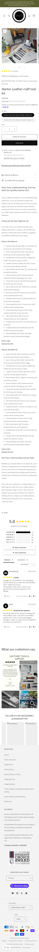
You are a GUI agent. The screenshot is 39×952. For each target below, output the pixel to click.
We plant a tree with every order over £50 (16, 165)
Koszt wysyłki (5, 101)
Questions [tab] (21, 560)
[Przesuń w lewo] (14, 67)
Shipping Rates (9, 784)
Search (6, 755)
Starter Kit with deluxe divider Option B (18, 120)
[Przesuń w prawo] (24, 67)
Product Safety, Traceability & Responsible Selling (19, 790)
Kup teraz (19, 143)
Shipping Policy (9, 779)
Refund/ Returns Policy (12, 774)
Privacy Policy (9, 769)
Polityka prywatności (31, 941)
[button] (4, 15)
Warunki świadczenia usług (15, 944)
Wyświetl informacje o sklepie (14, 158)
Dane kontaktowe (16, 947)
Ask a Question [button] (20, 553)
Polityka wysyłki (29, 944)
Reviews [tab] (7, 560)
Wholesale (8, 801)
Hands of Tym (18, 938)
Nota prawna (26, 947)
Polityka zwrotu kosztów (16, 941)
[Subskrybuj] (30, 878)
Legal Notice (8, 765)
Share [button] (6, 513)
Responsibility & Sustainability (15, 797)
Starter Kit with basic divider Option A (18, 115)
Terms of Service (10, 760)
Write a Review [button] (20, 547)
